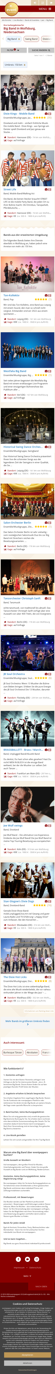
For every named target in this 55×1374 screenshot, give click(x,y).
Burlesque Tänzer (12, 1052)
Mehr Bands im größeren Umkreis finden (28, 1021)
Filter (11, 49)
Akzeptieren (27, 1355)
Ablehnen (27, 1363)
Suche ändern (40, 50)
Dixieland (48, 38)
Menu (43, 9)
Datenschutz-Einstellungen (27, 1370)
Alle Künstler (6, 20)
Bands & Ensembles (32, 20)
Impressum (19, 1267)
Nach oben (41, 1286)
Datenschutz (35, 1267)
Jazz (42, 20)
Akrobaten (32, 1052)
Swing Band (31, 38)
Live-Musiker (18, 20)
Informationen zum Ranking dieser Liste (39, 1011)
